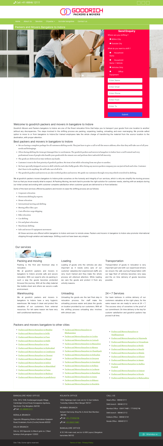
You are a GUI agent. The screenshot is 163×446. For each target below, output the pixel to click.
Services (38, 21)
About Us (28, 21)
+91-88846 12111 (30, 2)
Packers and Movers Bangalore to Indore (34, 363)
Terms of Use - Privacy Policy (81, 443)
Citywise (49, 21)
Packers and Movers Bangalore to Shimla (127, 353)
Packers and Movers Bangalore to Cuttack (81, 340)
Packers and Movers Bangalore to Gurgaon (82, 358)
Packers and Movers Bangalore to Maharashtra (130, 378)
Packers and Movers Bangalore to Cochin (81, 336)
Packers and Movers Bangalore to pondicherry (37, 377)
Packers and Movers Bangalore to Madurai (35, 373)
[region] (81, 53)
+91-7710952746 (72, 418)
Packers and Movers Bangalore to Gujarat (128, 370)
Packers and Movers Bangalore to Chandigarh (83, 351)
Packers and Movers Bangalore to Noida (127, 345)
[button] (80, 75)
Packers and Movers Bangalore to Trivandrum (129, 342)
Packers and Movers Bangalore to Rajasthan (82, 373)
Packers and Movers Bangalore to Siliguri (128, 356)
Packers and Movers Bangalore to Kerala (127, 374)
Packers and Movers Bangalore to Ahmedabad (36, 366)
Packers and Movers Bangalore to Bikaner (81, 380)
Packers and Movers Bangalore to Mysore (81, 347)
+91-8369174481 (72, 422)
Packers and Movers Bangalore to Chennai (35, 355)
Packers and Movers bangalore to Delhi (34, 333)
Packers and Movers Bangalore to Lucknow (82, 369)
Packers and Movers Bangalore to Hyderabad (36, 348)
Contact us (82, 21)
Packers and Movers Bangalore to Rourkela (82, 384)
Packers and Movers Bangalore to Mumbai (35, 330)
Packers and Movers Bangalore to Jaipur (81, 377)
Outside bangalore (66, 21)
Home (17, 21)
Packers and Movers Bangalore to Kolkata (81, 366)
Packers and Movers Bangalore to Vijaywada (129, 338)
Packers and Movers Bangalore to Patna (34, 370)
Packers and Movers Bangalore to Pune (34, 337)
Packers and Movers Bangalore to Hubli (34, 341)
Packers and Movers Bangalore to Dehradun (82, 355)
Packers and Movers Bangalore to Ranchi (127, 349)
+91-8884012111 (26, 409)
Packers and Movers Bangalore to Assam (127, 360)
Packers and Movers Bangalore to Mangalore (83, 344)
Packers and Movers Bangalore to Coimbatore (36, 352)
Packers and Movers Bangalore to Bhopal (34, 359)
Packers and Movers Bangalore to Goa (33, 344)
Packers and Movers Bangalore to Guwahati (82, 362)
